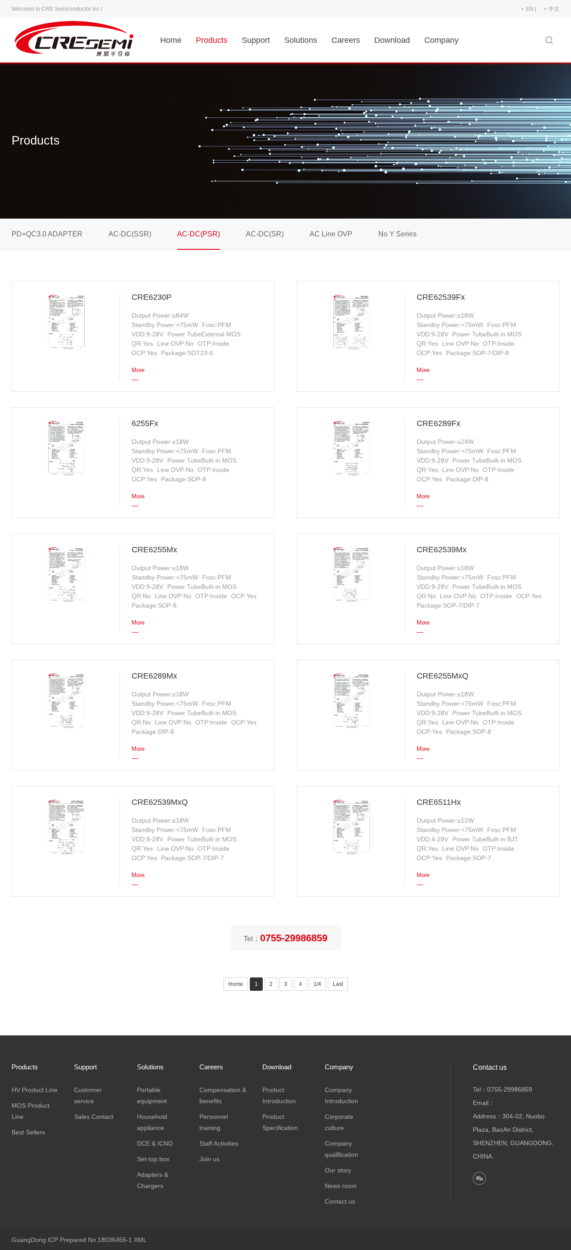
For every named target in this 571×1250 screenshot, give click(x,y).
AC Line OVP (331, 234)
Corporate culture (339, 1122)
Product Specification (280, 1122)
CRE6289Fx (438, 423)
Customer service (88, 1095)
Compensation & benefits (222, 1095)
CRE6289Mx (154, 675)
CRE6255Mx (154, 549)
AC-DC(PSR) (198, 234)
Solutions (300, 40)
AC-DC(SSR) (129, 234)
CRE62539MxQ (160, 802)
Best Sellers (28, 1132)
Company (441, 40)
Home (171, 40)
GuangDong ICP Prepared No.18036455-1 (72, 1239)
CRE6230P (152, 297)
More (138, 370)
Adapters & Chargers (152, 1180)
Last (338, 984)
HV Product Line (35, 1089)
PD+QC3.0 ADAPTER (47, 234)
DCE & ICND (155, 1143)
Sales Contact (93, 1116)
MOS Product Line (31, 1111)
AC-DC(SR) (265, 234)
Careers (345, 40)
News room (341, 1185)
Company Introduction (341, 1095)
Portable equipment (152, 1095)
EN (530, 9)
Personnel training (213, 1122)
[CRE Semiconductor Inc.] (76, 40)
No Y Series (397, 234)
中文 (554, 9)
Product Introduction (279, 1095)
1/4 (317, 984)
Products (212, 40)
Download (392, 40)
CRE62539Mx (442, 549)
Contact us (340, 1201)
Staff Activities (218, 1143)
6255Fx (145, 423)
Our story (338, 1170)
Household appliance (152, 1122)
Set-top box (153, 1159)
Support (256, 40)
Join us (209, 1159)
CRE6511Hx (439, 802)
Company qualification (341, 1149)
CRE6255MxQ (442, 675)
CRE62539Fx (441, 297)
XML (140, 1239)
